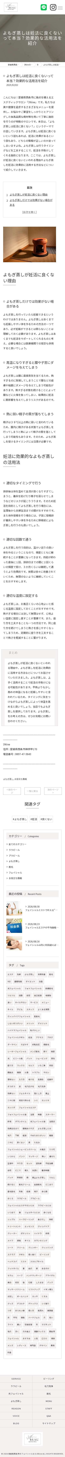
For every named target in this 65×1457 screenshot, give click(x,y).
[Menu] (60, 7)
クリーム (21, 1247)
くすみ (44, 1296)
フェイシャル (15, 872)
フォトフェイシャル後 (17, 1114)
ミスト (24, 1261)
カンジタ (45, 1100)
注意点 (52, 1121)
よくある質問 (43, 1009)
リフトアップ (34, 1289)
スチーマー (50, 1114)
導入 (26, 1170)
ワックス (21, 1065)
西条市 (52, 1331)
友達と (35, 1170)
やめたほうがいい (37, 1135)
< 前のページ (12, 791)
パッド (10, 1177)
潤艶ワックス (39, 1331)
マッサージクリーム (16, 1289)
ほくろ (10, 1198)
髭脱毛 (37, 1016)
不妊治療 (49, 1163)
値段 (53, 1338)
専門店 (33, 1345)
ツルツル (11, 995)
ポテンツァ (25, 1233)
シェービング (41, 1058)
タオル (22, 1254)
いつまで (11, 1212)
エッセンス (29, 1226)
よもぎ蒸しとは (44, 1128)
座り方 (10, 1065)
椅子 (36, 1191)
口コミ (44, 1338)
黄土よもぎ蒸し (38, 1177)
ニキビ (10, 1142)
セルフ (31, 1065)
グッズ (10, 1303)
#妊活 (33, 819)
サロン (46, 1072)
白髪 (41, 981)
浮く (17, 1331)
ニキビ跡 (11, 1100)
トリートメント (14, 1226)
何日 (17, 1282)
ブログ (50, 1037)
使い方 (31, 1310)
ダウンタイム (21, 1121)
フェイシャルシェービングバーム (22, 1149)
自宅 (9, 1170)
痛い (19, 1324)
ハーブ (20, 1275)
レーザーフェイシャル (17, 1051)
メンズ (10, 1345)
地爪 (9, 1331)
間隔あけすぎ (28, 1128)
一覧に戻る (32, 791)
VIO (9, 981)
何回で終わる (24, 1100)
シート (10, 1247)
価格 (23, 1317)
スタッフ (30, 1009)
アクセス (39, 1037)
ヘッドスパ (12, 1261)
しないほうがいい (15, 1023)
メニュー (45, 1002)
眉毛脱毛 (11, 1191)
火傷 (26, 1072)
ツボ (9, 1310)
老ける (31, 1079)
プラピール (14, 855)
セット (29, 1163)
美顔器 (50, 1310)
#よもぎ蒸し (20, 819)
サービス (34, 1002)
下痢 (17, 1135)
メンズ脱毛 (35, 1051)
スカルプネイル (37, 1261)
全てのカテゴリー (17, 844)
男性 (53, 1058)
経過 (25, 1135)
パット (29, 1058)
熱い (44, 1156)
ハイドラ (38, 1233)
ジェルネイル (24, 1093)
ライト (10, 1324)
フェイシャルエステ (27, 1107)
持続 (51, 1219)
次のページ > (53, 791)
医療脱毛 (49, 988)
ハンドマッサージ (33, 1275)
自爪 (30, 1268)
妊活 (30, 1037)
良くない (21, 1142)
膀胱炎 (10, 1072)
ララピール (14, 849)
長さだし (41, 1219)
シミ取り (45, 1303)
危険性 (41, 1079)
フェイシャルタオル (16, 1037)
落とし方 (38, 1093)
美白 (9, 1282)
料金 (9, 1352)
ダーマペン (12, 1044)
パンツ (22, 1156)
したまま (40, 1282)
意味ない (11, 1079)
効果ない (11, 1093)
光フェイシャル (14, 988)
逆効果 (39, 1163)
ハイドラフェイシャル (17, 1030)
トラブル (36, 1072)
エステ (10, 974)
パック (50, 1282)
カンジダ (11, 1107)
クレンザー (33, 1247)
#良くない (46, 819)
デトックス (33, 1303)
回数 (21, 995)
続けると (11, 1184)
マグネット (46, 1324)
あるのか (45, 1268)
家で (45, 1051)
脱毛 (11, 866)
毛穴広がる (29, 1086)
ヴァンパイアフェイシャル (19, 1016)
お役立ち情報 (21, 778)
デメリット (42, 1023)
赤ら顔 (44, 1191)
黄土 (47, 1093)
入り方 (22, 1079)
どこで (18, 1170)
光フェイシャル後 (37, 1121)
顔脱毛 (46, 1044)
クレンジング (47, 1247)
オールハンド (22, 1296)
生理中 (10, 1163)
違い (9, 1002)
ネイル (10, 1009)
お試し (10, 1296)
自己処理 (38, 995)
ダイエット (30, 981)
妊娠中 (50, 1079)
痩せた (52, 1156)
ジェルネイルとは (32, 1212)
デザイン (43, 1345)
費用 (53, 1345)
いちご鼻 (41, 1065)
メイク (10, 1240)
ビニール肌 (18, 1058)
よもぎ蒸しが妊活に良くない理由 (28, 194)
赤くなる (47, 1212)
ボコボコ (11, 1086)
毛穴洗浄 (41, 1086)
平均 (15, 1317)
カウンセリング (40, 1240)
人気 (36, 1338)
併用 (47, 1233)
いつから (11, 1156)
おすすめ (26, 1338)
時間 (40, 1114)
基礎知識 (18, 981)
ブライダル (50, 1275)
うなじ (52, 1177)
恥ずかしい (35, 1030)
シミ (36, 1100)
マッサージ (33, 1156)
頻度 (53, 1051)
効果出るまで (13, 1128)
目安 (28, 995)
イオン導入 (48, 1289)
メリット (30, 1023)
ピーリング (44, 1254)
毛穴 (9, 1135)
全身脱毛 (38, 1184)
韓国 (51, 1135)
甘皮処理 (28, 1324)
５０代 (52, 1149)
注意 (32, 1114)
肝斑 (9, 1121)
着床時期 (45, 1170)
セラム (10, 1275)
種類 (19, 1072)
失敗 (21, 1191)
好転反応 (36, 1044)
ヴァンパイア (43, 1226)
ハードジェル (34, 1317)
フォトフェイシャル (33, 988)
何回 (51, 1065)
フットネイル (13, 1268)
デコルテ (21, 1303)
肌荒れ (41, 1310)
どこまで (49, 1184)
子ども (20, 1009)
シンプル (11, 1219)
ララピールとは (44, 1205)
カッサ (35, 1296)
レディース (21, 1345)
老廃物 (48, 995)
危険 (28, 1191)
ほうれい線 (20, 1310)
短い (51, 1317)
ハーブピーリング (26, 1219)
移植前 (20, 1177)
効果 (19, 974)
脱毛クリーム (24, 1184)
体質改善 (41, 974)
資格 (19, 1240)
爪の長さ (26, 1331)
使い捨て (32, 1254)
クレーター (12, 1233)
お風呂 (42, 1149)
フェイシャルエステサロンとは (21, 1205)
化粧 (30, 1282)
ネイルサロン (21, 1002)
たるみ (37, 1142)
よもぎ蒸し (8, 778)
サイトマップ (49, 1423)
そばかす (24, 1044)
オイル (27, 1240)
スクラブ (11, 1254)
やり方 (20, 1163)
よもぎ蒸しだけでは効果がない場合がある (31, 202)
